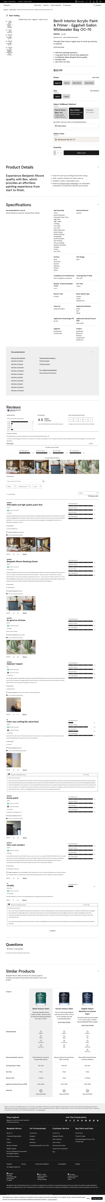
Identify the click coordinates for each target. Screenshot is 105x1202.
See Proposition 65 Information (47, 373)
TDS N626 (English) (44, 361)
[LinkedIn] (93, 1121)
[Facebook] (66, 1121)
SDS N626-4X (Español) (17, 390)
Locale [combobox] (35, 486)
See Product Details (58, 47)
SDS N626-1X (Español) (17, 387)
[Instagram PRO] (74, 1120)
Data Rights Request (13, 1153)
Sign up (9, 1120)
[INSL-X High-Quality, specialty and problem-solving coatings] (45, 1176)
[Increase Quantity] (61, 153)
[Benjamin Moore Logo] (9, 5)
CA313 (8, 800)
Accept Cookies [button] (97, 1198)
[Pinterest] (82, 1121)
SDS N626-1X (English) (17, 384)
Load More (52, 930)
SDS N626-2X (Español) (17, 367)
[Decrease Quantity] (55, 153)
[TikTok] (97, 1121)
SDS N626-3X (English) (17, 364)
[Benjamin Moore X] (86, 1121)
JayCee (8, 847)
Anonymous (9, 888)
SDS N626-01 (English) (17, 377)
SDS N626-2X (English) (17, 361)
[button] (25, 1)
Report (25, 554)
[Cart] (100, 1)
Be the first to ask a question (15, 949)
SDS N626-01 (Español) (17, 380)
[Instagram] (70, 1121)
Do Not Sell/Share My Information (17, 1151)
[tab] (9, 24)
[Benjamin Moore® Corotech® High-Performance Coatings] (15, 1176)
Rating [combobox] (9, 486)
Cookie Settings (52, 1199)
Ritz (8, 666)
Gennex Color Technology (69, 183)
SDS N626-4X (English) (17, 374)
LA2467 (8, 724)
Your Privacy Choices (13, 1156)
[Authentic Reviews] (14, 410)
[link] (97, 1)
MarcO (8, 622)
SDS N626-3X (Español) (17, 370)
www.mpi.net (42, 1110)
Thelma (8, 564)
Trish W (8, 507)
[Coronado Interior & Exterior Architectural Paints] (76, 1176)
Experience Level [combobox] (23, 486)
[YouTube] (78, 1121)
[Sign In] (94, 1)
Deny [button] (88, 1198)
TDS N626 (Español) (44, 364)
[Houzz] (89, 1121)
